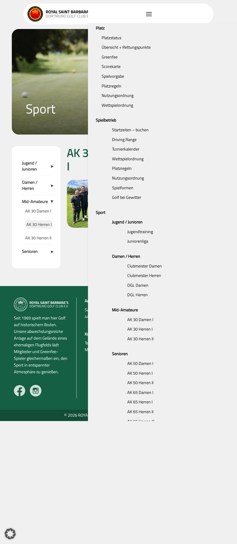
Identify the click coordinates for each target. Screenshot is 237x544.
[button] (10, 534)
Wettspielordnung (117, 105)
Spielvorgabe (113, 76)
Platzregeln (111, 86)
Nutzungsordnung (118, 95)
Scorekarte (111, 66)
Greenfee (110, 57)
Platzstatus (111, 38)
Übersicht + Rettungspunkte (126, 47)
